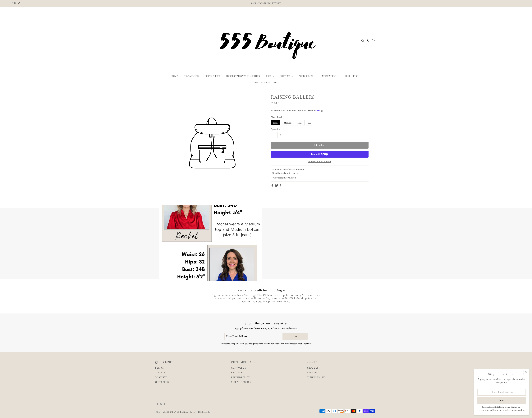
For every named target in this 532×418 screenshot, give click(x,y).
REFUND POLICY (240, 377)
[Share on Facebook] (272, 186)
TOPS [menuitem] (269, 76)
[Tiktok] (18, 3)
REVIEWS (312, 372)
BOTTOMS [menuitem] (285, 76)
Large (299, 123)
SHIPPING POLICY (241, 382)
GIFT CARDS (162, 382)
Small (275, 123)
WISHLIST (161, 377)
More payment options (319, 161)
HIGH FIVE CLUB (316, 377)
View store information (284, 177)
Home (256, 83)
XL (309, 123)
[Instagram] (15, 3)
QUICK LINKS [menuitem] (351, 76)
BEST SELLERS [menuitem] (212, 76)
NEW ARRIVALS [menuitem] (192, 76)
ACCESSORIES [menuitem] (306, 76)
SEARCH (159, 367)
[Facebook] (12, 3)
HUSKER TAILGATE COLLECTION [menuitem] (243, 76)
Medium (287, 123)
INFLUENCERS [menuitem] (329, 76)
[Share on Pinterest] (281, 186)
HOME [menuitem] (174, 76)
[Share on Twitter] (277, 186)
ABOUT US (313, 367)
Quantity (275, 129)
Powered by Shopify (200, 412)
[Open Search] (362, 40)
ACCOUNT (161, 372)
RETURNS (236, 372)
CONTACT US (238, 367)
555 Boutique (181, 412)
